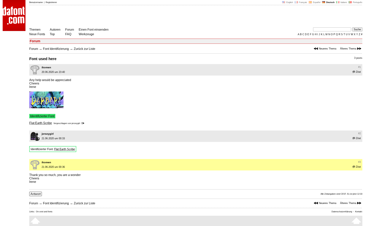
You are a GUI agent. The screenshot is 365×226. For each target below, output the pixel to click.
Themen (34, 29)
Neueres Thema (327, 48)
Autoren (55, 29)
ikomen (46, 67)
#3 (359, 162)
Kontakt (358, 211)
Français (303, 2)
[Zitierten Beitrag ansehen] (83, 123)
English (289, 2)
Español (316, 2)
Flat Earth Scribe (40, 123)
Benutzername (36, 2)
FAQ (68, 34)
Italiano (343, 2)
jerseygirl (76, 123)
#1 (359, 67)
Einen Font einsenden (94, 29)
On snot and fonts (44, 211)
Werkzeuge (86, 34)
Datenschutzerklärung (342, 211)
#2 (359, 133)
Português (357, 2)
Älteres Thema (348, 48)
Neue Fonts (37, 34)
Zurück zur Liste (84, 48)
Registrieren (51, 2)
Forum (69, 29)
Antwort (35, 194)
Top (52, 34)
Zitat (358, 71)
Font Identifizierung (56, 48)
